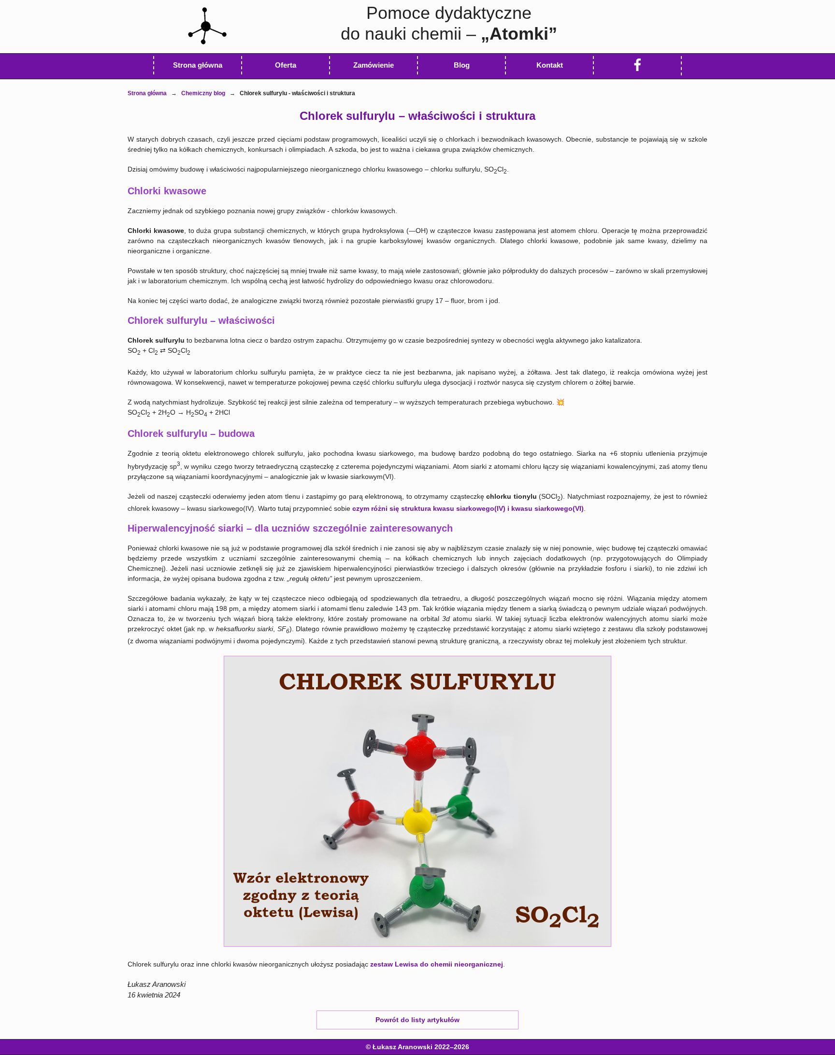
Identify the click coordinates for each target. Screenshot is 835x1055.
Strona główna (147, 93)
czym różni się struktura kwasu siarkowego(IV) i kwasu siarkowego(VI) (468, 508)
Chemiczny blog (203, 93)
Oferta (285, 65)
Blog (462, 65)
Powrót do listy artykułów (417, 1020)
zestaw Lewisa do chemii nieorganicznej (436, 964)
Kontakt (549, 65)
